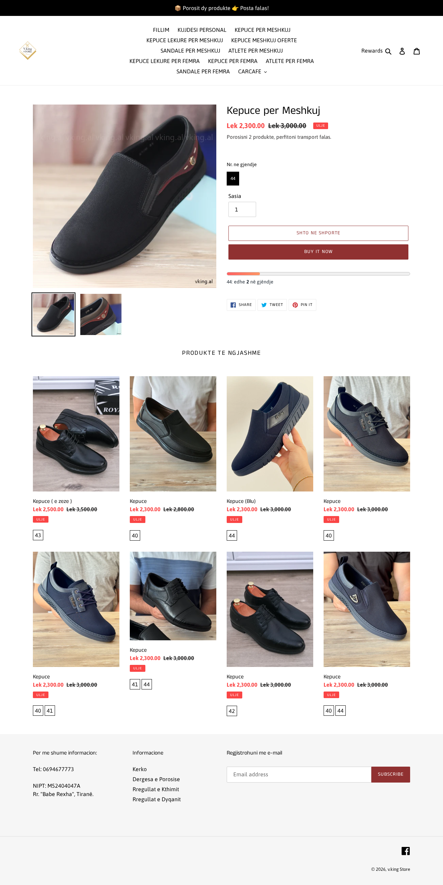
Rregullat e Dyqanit (157, 799)
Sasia (234, 196)
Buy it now (318, 251)
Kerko (140, 769)
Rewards (372, 50)
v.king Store (399, 869)
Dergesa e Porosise (156, 779)
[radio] (233, 179)
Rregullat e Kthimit (156, 789)
